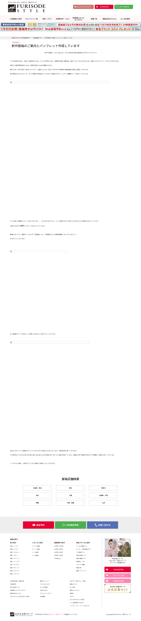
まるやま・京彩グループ (56, 614)
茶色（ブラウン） (15, 564)
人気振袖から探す (16, 19)
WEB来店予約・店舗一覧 (17, 581)
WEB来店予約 (104, 7)
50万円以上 (57, 558)
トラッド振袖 (36, 546)
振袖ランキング (44, 581)
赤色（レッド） (14, 546)
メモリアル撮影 (80, 564)
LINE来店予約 (72, 524)
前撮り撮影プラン (81, 558)
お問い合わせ (104, 524)
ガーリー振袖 (36, 549)
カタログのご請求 (118, 575)
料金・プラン (47, 19)
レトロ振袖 (35, 555)
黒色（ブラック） (15, 574)
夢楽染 (71, 593)
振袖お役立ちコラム (110, 19)
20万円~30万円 (58, 549)
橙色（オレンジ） (15, 567)
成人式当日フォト (15, 587)
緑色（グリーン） (15, 558)
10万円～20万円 (58, 546)
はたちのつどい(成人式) (20, 596)
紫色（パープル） (15, 561)
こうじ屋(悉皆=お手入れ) (77, 602)
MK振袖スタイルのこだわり (78, 19)
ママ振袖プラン (80, 552)
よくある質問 (125, 19)
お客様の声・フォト (63, 19)
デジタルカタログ (84, 7)
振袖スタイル (73, 584)
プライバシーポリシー (46, 593)
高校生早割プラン (81, 555)
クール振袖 (35, 552)
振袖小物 (78, 567)
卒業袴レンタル (80, 561)
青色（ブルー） (14, 555)
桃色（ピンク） (14, 549)
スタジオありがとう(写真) (77, 599)
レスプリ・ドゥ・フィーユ (79, 606)
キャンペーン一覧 (31, 19)
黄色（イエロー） (15, 552)
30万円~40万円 (58, 552)
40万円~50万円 (58, 555)
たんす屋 (72, 587)
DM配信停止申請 (118, 581)
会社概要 (42, 596)
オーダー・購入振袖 (83, 549)
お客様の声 (13, 584)
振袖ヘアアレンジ (81, 571)
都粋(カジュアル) (74, 590)
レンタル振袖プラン (81, 546)
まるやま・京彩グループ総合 (78, 581)
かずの (71, 596)
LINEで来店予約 (124, 7)
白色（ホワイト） (15, 571)
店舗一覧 (94, 19)
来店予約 (40, 524)
